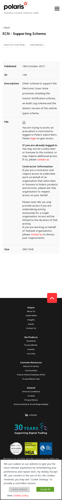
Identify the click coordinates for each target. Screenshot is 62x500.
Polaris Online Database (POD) (31, 374)
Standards (31, 341)
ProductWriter (31, 345)
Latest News (31, 315)
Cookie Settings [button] (19, 489)
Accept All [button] (45, 489)
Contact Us (31, 328)
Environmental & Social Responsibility (31, 404)
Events (31, 324)
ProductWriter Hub (31, 379)
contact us (43, 159)
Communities (31, 370)
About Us (31, 311)
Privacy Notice (31, 400)
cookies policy (20, 495)
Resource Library (31, 366)
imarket (31, 349)
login (33, 138)
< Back (6, 27)
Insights (31, 319)
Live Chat (31, 353)
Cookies (31, 396)
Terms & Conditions (31, 391)
